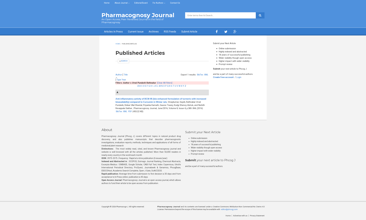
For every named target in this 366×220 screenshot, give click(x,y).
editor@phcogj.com (229, 209)
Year (124, 79)
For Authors (158, 3)
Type (119, 79)
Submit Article (189, 31)
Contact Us (175, 3)
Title (126, 74)
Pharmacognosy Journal (138, 15)
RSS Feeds (170, 31)
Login (238, 77)
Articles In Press (113, 31)
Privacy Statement (257, 216)
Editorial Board (141, 3)
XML (206, 74)
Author (119, 74)
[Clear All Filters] (164, 83)
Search (124, 61)
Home (107, 3)
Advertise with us (240, 216)
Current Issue (136, 31)
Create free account (223, 77)
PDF (130, 111)
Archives (154, 31)
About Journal (121, 3)
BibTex (200, 74)
